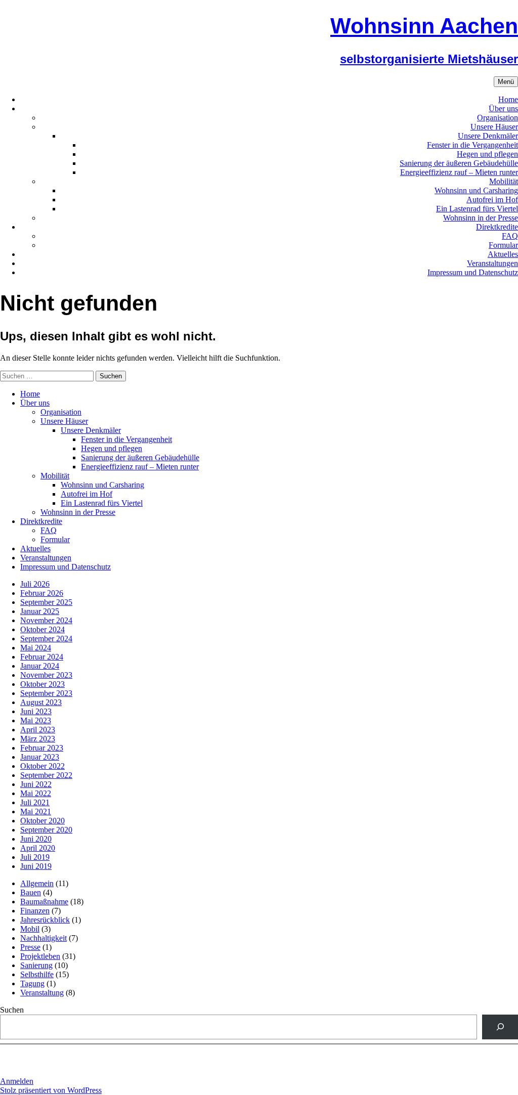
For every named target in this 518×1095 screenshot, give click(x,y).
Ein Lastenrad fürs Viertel (477, 208)
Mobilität (503, 181)
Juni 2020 (36, 839)
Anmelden (16, 1081)
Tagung (32, 983)
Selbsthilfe (37, 974)
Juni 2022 (36, 784)
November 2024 (46, 620)
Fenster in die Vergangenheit (472, 145)
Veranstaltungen (492, 263)
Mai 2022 (35, 793)
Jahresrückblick (45, 919)
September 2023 (46, 693)
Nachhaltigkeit (43, 938)
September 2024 (46, 638)
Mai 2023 (35, 720)
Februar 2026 (41, 593)
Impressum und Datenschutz (472, 272)
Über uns (503, 108)
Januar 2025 (39, 611)
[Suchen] (500, 1027)
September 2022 (46, 775)
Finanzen (35, 910)
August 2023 (41, 702)
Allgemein (37, 883)
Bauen (30, 892)
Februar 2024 (41, 656)
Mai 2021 (35, 811)
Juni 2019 (36, 866)
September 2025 (46, 602)
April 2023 (37, 729)
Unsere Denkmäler (488, 136)
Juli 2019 (35, 857)
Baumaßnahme (44, 901)
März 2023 (37, 738)
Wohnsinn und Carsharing (476, 190)
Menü (506, 81)
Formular (503, 245)
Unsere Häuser (494, 126)
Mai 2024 (35, 647)
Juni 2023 (36, 711)
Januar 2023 (39, 757)
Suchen (12, 1009)
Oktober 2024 (42, 629)
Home (508, 99)
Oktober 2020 (42, 820)
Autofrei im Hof (492, 199)
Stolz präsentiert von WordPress (51, 1090)
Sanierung (36, 965)
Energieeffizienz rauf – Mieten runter (459, 172)
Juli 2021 (35, 802)
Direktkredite (497, 227)
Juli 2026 (35, 584)
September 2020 (46, 829)
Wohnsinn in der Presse (480, 217)
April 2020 (37, 848)
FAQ (510, 236)
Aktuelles (503, 254)
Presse (30, 947)
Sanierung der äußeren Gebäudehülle (459, 163)
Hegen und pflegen (487, 154)
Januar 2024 (39, 666)
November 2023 (46, 675)
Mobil (29, 929)
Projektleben (40, 956)
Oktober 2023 (42, 684)
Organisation (497, 117)
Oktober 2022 (42, 766)
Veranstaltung (42, 992)
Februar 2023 (41, 747)
